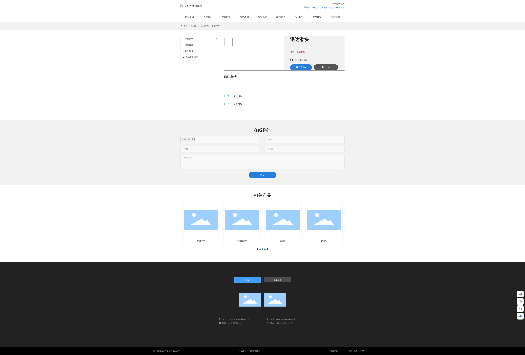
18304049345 (337, 7)
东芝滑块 (237, 96)
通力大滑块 (201, 241)
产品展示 (194, 26)
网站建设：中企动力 (247, 351)
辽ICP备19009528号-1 (358, 351)
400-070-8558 (320, 7)
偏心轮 (242, 241)
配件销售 (205, 26)
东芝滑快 (237, 104)
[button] (257, 249)
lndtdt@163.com (234, 323)
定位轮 (283, 241)
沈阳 (258, 351)
